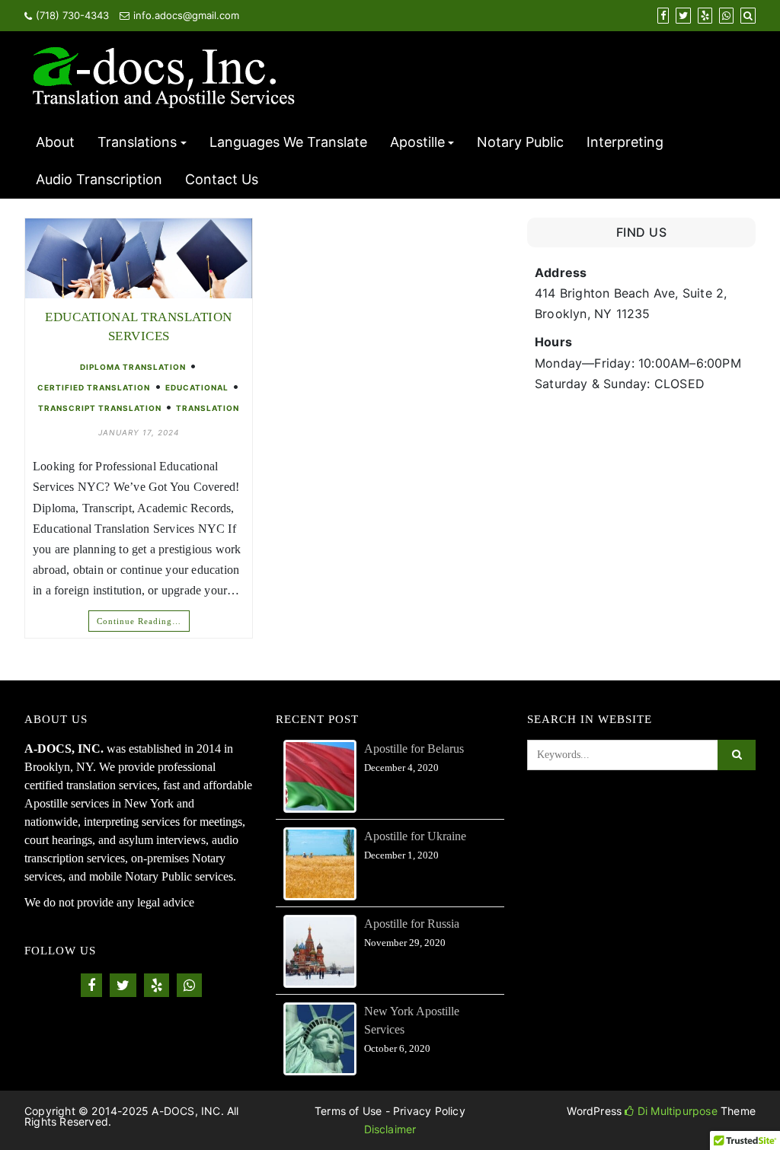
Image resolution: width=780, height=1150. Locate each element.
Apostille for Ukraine (415, 836)
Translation (207, 408)
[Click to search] (737, 755)
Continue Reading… (139, 621)
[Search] (748, 15)
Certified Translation (93, 387)
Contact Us (221, 179)
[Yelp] (705, 15)
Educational (197, 387)
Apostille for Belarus (414, 748)
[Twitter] (683, 15)
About (55, 142)
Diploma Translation (133, 366)
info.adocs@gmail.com (186, 15)
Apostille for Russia (411, 923)
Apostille (417, 142)
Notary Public (520, 142)
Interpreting (625, 142)
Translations (137, 142)
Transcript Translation (99, 408)
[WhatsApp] (726, 15)
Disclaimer (390, 1129)
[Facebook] (663, 15)
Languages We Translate (288, 142)
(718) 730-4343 (72, 15)
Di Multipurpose (676, 1110)
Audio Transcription (99, 179)
